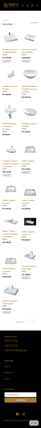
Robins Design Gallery (16, 420)
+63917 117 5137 (11, 340)
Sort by (5, 20)
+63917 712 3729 (11, 345)
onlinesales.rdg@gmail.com (16, 350)
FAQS (7, 379)
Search (8, 366)
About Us (8, 372)
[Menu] (37, 5)
